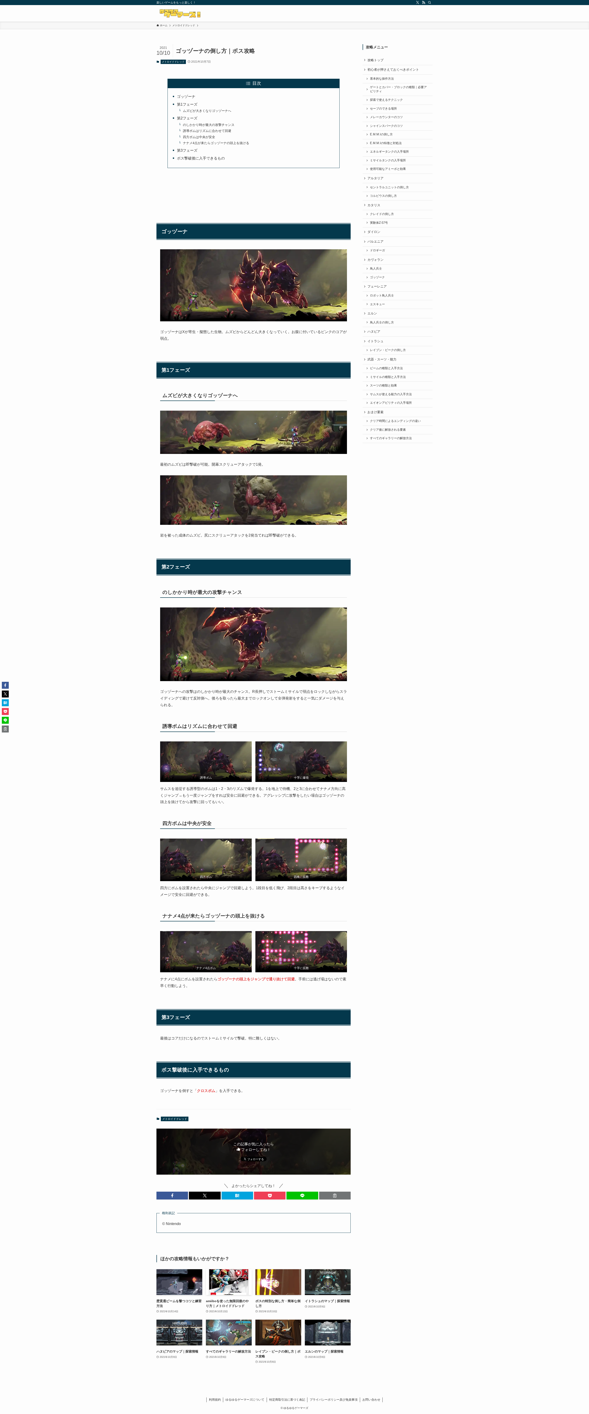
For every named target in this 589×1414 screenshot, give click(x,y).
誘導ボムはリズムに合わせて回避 (207, 131)
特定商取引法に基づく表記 (287, 1399)
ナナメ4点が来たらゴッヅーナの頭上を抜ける (216, 143)
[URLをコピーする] (335, 1195)
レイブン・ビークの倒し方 (388, 350)
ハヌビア (373, 331)
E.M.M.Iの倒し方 (381, 134)
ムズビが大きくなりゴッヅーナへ (207, 111)
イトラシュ (375, 341)
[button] (172, 1195)
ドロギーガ (377, 250)
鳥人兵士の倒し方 (382, 322)
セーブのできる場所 (383, 108)
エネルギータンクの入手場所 (389, 151)
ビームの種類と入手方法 (386, 368)
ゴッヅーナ (186, 97)
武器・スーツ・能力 (381, 359)
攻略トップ (375, 60)
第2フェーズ (187, 118)
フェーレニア (377, 286)
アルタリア (375, 178)
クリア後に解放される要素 (388, 429)
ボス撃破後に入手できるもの (201, 158)
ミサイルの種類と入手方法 (388, 377)
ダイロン (373, 232)
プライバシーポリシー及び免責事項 (334, 1399)
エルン (372, 313)
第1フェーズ (187, 104)
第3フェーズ (187, 150)
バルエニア (375, 241)
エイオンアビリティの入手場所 (391, 402)
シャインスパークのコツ (386, 126)
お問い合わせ (371, 1399)
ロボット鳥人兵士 (382, 295)
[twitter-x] (418, 2)
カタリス (373, 205)
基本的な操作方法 (382, 78)
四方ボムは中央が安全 (199, 137)
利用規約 (215, 1399)
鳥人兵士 (376, 268)
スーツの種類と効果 (383, 385)
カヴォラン (375, 259)
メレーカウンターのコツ (386, 117)
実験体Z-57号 (379, 222)
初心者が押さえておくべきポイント (393, 69)
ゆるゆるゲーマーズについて (244, 1399)
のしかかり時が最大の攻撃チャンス (208, 125)
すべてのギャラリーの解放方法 (391, 438)
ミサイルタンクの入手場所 (388, 160)
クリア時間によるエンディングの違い (395, 421)
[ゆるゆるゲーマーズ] (180, 13)
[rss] (424, 2)
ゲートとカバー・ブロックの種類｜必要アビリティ (398, 89)
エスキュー (377, 304)
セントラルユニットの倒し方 (389, 187)
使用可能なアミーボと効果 (388, 169)
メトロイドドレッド (173, 61)
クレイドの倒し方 (382, 214)
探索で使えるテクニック (386, 100)
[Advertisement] (253, 193)
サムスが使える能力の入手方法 (391, 394)
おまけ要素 (375, 412)
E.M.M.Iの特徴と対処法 (386, 143)
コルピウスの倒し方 (383, 195)
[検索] (430, 2)
